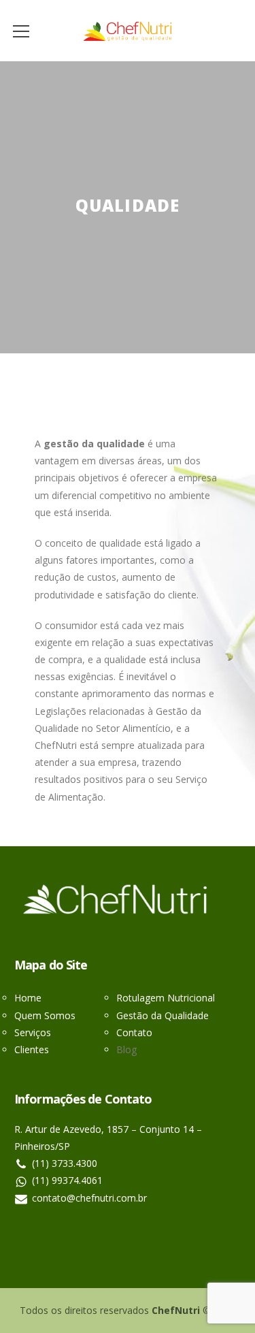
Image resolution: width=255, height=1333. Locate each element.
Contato (134, 1032)
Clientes (31, 1049)
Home (27, 997)
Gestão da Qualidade (162, 1015)
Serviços (32, 1032)
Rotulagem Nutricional (165, 997)
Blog (126, 1049)
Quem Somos (44, 1015)
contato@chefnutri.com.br (89, 1197)
